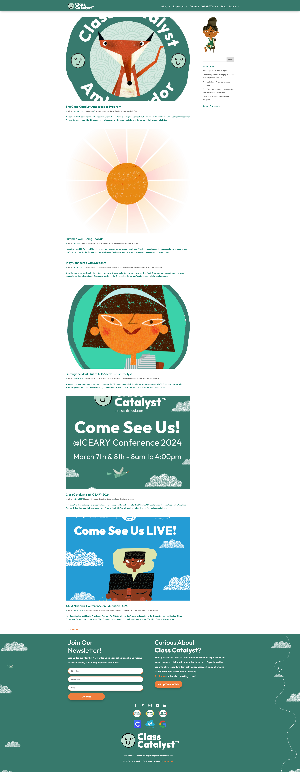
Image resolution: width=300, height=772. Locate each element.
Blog (223, 7)
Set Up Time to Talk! (168, 684)
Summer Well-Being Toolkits (84, 239)
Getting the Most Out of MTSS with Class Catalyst (99, 374)
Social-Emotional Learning (119, 111)
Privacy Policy (168, 761)
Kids (83, 243)
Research (107, 267)
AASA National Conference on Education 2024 (97, 606)
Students (143, 267)
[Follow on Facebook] (135, 705)
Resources (179, 7)
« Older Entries (72, 629)
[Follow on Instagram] (150, 705)
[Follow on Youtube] (157, 705)
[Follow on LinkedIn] (164, 705)
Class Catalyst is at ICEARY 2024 (88, 494)
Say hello (160, 676)
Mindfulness (89, 111)
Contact (194, 7)
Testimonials (159, 267)
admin (70, 111)
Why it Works (208, 7)
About (164, 7)
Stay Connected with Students (86, 263)
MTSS (96, 378)
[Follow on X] (143, 705)
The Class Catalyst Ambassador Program (93, 107)
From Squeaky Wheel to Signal (215, 70)
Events (86, 499)
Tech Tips (133, 111)
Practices (97, 111)
